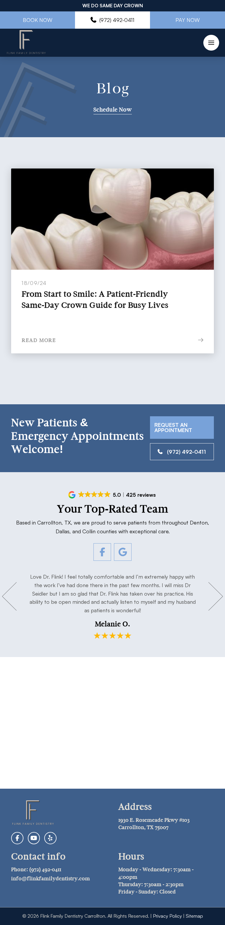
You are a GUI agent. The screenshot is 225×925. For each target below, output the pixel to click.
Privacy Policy (167, 916)
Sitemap (194, 916)
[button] (211, 43)
